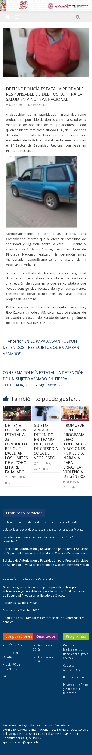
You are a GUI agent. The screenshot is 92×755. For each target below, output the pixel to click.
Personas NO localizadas (20, 603)
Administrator (39, 105)
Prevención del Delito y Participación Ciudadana (75, 689)
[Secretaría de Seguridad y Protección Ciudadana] (7, 17)
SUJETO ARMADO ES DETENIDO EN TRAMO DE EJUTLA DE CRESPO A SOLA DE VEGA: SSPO (46, 441)
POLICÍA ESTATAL (13, 645)
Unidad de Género (73, 677)
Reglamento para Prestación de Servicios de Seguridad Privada (40, 522)
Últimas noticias (17, 83)
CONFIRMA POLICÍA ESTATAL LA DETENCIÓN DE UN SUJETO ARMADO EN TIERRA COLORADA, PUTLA (43, 378)
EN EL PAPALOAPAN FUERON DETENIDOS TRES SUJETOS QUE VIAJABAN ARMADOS (41, 347)
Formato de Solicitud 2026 (21, 610)
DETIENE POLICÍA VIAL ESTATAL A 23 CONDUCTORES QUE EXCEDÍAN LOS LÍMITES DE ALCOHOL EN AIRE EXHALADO (17, 448)
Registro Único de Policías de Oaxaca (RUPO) (30, 579)
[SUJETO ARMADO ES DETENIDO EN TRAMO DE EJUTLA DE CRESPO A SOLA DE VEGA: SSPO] (46, 408)
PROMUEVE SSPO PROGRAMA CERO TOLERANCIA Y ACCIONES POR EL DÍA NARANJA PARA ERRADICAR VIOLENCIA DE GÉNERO (75, 451)
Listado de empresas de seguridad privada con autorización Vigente (43, 529)
